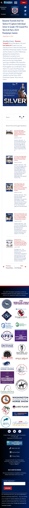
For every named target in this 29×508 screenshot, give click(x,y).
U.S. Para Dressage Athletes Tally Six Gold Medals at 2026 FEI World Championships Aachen (19, 133)
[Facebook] (25, 7)
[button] (1, 2)
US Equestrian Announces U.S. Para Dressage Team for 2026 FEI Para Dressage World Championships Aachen (20, 242)
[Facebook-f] (9, 431)
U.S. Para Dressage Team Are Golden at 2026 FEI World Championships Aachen (20, 158)
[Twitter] (25, 11)
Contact (3, 14)
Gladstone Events (3, 8)
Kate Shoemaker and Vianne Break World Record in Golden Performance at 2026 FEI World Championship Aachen (20, 187)
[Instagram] (25, 14)
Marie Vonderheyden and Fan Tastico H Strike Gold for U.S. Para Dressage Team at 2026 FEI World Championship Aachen (20, 216)
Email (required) (9, 481)
